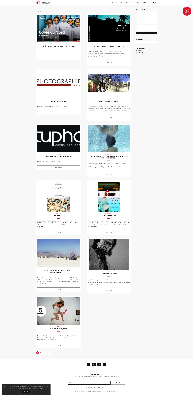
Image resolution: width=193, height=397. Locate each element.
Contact (105, 387)
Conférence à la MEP (109, 101)
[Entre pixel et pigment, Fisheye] (109, 28)
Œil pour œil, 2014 (58, 329)
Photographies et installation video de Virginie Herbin (109, 157)
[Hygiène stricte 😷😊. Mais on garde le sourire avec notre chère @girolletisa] (146, 14)
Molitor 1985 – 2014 (109, 216)
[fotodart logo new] (43, 2)
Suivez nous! (146, 32)
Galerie (98, 387)
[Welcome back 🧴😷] (140, 21)
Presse (109, 44)
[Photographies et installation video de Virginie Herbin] (109, 138)
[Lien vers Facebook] (153, 2)
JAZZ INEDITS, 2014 (109, 274)
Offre (90, 387)
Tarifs (101, 387)
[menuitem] (114, 2)
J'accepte (26, 391)
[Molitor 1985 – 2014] (109, 197)
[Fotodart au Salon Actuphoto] (58, 138)
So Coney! (58, 216)
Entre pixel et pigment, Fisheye (109, 46)
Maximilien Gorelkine (113, 391)
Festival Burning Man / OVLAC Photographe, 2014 (58, 272)
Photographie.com (58, 101)
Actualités (58, 326)
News (94, 387)
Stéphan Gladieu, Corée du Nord (58, 46)
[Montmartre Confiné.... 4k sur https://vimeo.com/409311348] (153, 28)
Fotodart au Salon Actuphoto (58, 156)
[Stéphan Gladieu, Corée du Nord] (58, 28)
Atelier (87, 387)
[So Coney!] (58, 197)
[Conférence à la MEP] (109, 83)
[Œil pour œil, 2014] (58, 311)
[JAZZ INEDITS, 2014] (109, 254)
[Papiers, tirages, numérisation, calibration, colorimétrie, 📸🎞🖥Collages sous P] (146, 28)
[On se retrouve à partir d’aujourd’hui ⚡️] (146, 21)
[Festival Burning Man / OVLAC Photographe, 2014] (58, 253)
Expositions (58, 44)
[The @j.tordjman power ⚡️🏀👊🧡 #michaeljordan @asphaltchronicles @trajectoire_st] (153, 14)
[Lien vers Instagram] (156, 2)
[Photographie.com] (58, 83)
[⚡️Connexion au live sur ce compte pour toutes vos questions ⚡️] (153, 21)
